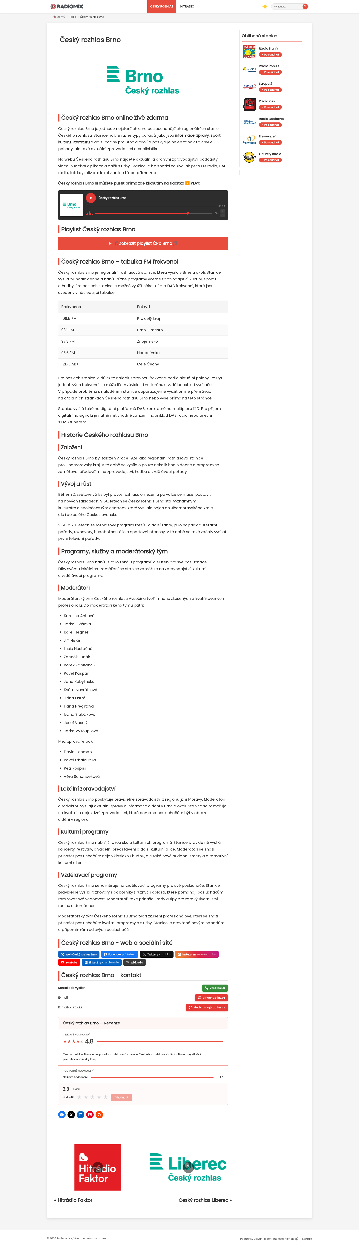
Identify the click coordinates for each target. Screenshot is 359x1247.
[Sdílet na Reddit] (99, 1114)
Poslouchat (271, 54)
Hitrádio (187, 6)
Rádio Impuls (269, 66)
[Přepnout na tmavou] (265, 6)
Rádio (72, 17)
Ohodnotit (121, 1097)
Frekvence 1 (267, 136)
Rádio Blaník (268, 48)
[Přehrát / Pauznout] (91, 198)
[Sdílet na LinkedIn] (80, 1114)
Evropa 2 (265, 84)
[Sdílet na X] (71, 1114)
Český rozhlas (161, 6)
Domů (61, 17)
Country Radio (270, 154)
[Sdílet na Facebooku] (62, 1114)
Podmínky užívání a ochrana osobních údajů (269, 1239)
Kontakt (307, 1239)
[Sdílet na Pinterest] (90, 1114)
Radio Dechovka (271, 119)
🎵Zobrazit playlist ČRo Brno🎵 (145, 243)
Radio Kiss (267, 101)
